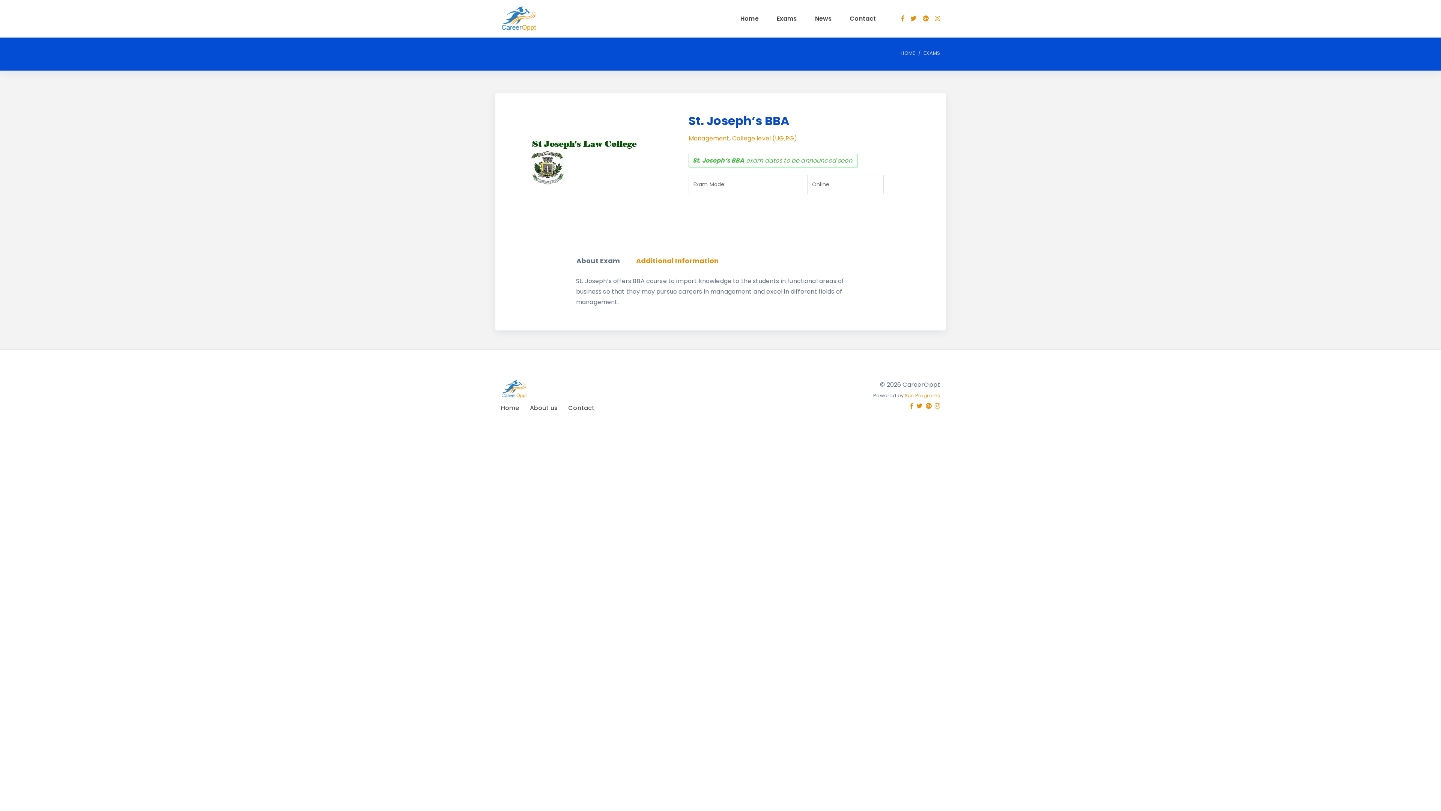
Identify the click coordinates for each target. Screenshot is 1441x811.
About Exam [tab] (598, 260)
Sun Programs (922, 395)
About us (544, 408)
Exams (787, 18)
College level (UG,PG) (764, 138)
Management (709, 138)
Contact (863, 18)
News (823, 18)
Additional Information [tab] (677, 260)
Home (749, 18)
